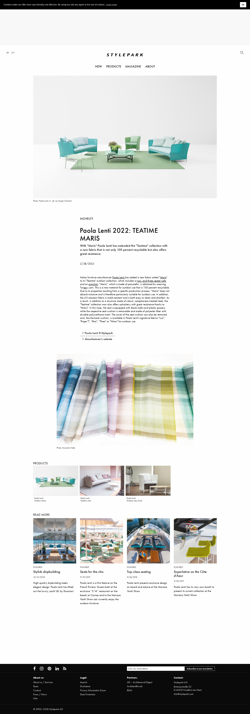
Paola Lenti (118, 277)
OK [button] (243, 5)
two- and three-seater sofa (151, 280)
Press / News (40, 694)
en (13, 52)
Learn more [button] (111, 5)
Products (113, 66)
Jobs (35, 698)
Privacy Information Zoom (93, 690)
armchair (93, 284)
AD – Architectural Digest (139, 682)
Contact (37, 690)
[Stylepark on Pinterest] (49, 668)
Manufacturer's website (98, 339)
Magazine (133, 66)
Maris (163, 277)
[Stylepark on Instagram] (41, 668)
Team (35, 686)
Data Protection (87, 694)
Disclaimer (85, 686)
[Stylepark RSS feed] (64, 668)
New (98, 66)
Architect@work (134, 686)
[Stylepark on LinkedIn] (57, 668)
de (8, 52)
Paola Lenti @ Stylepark (99, 333)
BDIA (129, 690)
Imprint (83, 682)
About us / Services (43, 682)
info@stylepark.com (183, 694)
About (150, 66)
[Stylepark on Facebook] (34, 668)
